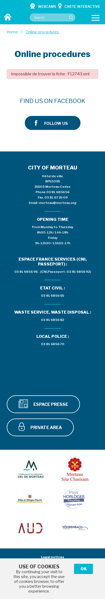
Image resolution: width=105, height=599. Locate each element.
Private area (46, 427)
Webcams (47, 7)
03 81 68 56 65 (52, 295)
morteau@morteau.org (57, 203)
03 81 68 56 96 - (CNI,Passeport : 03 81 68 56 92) (52, 272)
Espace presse (50, 404)
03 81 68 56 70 (52, 344)
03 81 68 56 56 (57, 192)
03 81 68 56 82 (52, 320)
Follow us (56, 123)
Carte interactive (82, 7)
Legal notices (52, 557)
